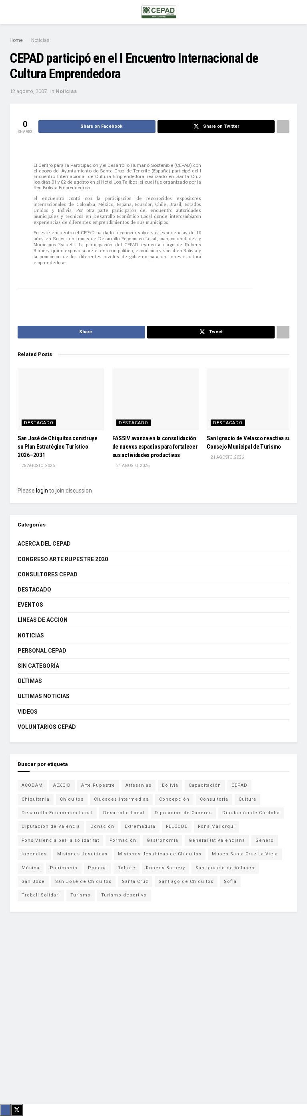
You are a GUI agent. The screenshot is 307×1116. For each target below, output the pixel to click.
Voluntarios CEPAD (47, 727)
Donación (102, 826)
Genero (264, 840)
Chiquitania (36, 799)
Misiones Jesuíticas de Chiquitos (159, 854)
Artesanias (139, 785)
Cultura (247, 799)
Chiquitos (72, 799)
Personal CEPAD (42, 650)
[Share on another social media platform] (283, 126)
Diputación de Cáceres (183, 812)
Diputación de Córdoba (251, 812)
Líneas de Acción (43, 620)
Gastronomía (162, 840)
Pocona (97, 868)
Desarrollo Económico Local (57, 812)
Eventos (30, 605)
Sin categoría (38, 666)
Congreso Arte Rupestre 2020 (63, 559)
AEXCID (62, 785)
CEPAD (239, 785)
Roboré (127, 868)
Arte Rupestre (98, 785)
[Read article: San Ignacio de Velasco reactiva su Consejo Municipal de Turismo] (250, 399)
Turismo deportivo (124, 895)
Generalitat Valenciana (217, 840)
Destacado (39, 422)
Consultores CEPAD (48, 574)
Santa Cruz (135, 881)
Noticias (40, 40)
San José (33, 881)
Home (16, 40)
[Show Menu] (13, 12)
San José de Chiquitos (83, 881)
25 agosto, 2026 (38, 465)
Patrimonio (64, 868)
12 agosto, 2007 (28, 91)
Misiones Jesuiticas (82, 854)
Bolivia (170, 785)
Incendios (34, 854)
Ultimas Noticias (44, 696)
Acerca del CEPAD (44, 543)
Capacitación (205, 785)
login (42, 490)
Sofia (230, 881)
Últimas (30, 681)
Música (31, 868)
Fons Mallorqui (216, 826)
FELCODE (176, 826)
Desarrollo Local (123, 812)
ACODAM (32, 785)
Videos (28, 711)
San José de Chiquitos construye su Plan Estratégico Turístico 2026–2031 (58, 447)
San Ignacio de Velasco (225, 868)
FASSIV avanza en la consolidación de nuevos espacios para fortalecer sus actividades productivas (155, 447)
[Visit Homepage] (159, 12)
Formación (123, 840)
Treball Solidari (41, 895)
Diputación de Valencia (51, 826)
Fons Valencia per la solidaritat (60, 840)
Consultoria (214, 799)
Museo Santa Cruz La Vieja (245, 854)
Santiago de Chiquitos (186, 881)
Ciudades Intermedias (121, 799)
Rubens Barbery (165, 868)
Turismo (80, 895)
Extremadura (140, 826)
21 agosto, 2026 (227, 457)
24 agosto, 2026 (133, 465)
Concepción (174, 799)
